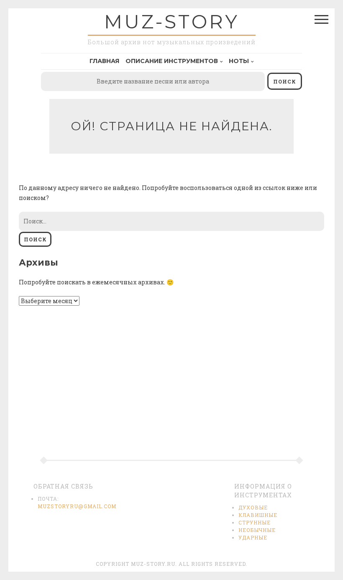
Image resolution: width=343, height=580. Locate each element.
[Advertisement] (171, 388)
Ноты (239, 61)
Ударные (252, 537)
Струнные (254, 522)
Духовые (253, 507)
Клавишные (257, 515)
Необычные (257, 530)
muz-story (171, 21)
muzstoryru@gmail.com (77, 506)
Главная (104, 61)
